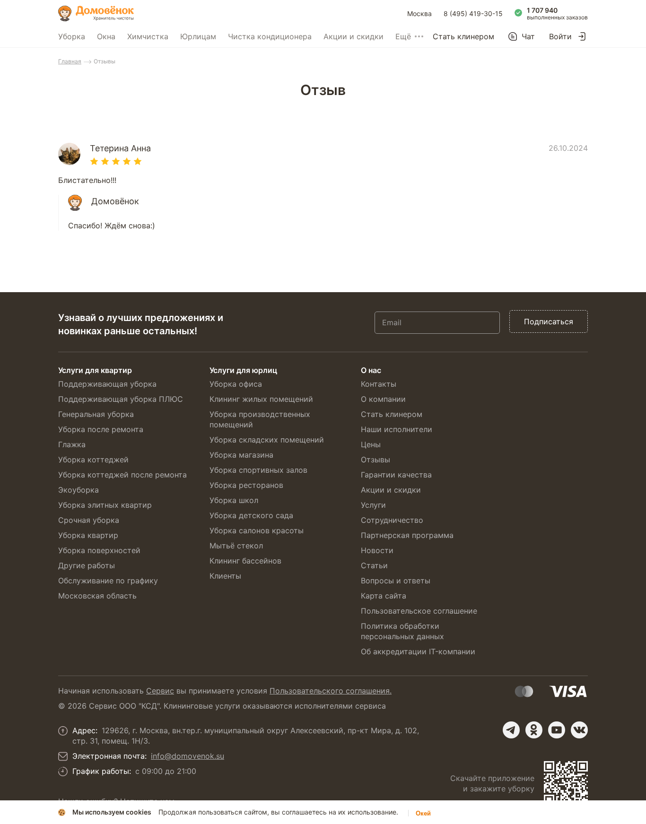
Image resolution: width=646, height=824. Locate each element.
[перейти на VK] (579, 729)
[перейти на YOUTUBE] (556, 729)
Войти (560, 36)
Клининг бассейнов (245, 560)
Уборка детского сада (251, 515)
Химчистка (147, 36)
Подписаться (548, 321)
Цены (371, 444)
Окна (106, 36)
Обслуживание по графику (108, 580)
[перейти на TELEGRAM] (511, 729)
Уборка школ (234, 500)
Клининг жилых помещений (261, 399)
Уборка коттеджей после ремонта (122, 474)
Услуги (373, 505)
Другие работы (86, 565)
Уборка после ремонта (100, 429)
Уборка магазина (241, 455)
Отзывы (375, 459)
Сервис (160, 690)
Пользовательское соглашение (419, 611)
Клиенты (225, 576)
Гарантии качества (396, 474)
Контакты (378, 384)
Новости (377, 550)
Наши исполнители (396, 429)
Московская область (97, 595)
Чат (528, 36)
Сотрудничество (392, 520)
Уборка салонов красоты (257, 530)
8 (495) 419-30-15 (473, 13)
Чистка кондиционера (270, 36)
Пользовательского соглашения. (331, 690)
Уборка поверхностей (99, 550)
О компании (383, 399)
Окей (423, 813)
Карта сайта (383, 595)
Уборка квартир (88, 535)
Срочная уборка (88, 520)
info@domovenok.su (187, 756)
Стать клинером (463, 36)
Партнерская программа (407, 535)
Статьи (374, 565)
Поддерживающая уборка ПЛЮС (120, 399)
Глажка (72, 444)
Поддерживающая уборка (107, 384)
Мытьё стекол (236, 545)
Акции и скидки (353, 36)
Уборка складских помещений (267, 439)
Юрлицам (198, 36)
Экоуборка (78, 489)
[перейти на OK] (533, 729)
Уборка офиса (236, 384)
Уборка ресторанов (246, 485)
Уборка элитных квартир (105, 505)
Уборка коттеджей (93, 459)
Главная (69, 61)
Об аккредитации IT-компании (418, 651)
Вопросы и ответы (395, 580)
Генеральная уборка (96, 414)
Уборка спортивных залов (258, 470)
